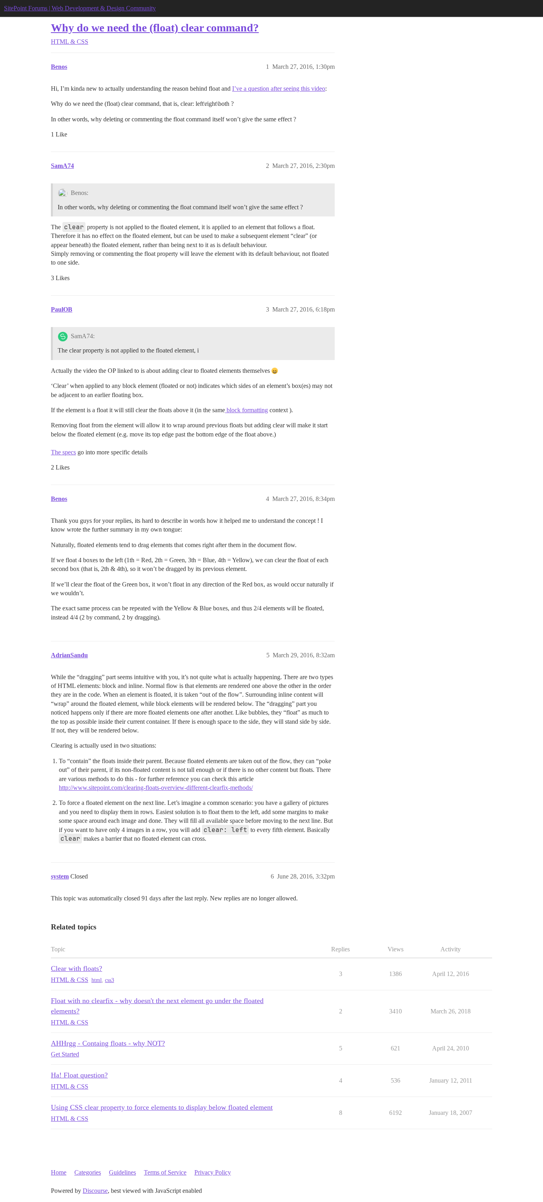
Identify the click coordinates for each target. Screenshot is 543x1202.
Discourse (95, 1190)
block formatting (246, 410)
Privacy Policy (212, 1172)
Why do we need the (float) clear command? (155, 27)
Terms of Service (165, 1172)
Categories (87, 1172)
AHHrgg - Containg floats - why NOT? (108, 1043)
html (96, 980)
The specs (63, 452)
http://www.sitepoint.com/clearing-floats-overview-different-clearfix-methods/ (156, 787)
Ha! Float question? (79, 1075)
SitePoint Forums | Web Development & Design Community (80, 8)
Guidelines (122, 1172)
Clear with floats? (76, 968)
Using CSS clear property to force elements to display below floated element (162, 1107)
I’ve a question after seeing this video (278, 88)
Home (58, 1172)
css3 (109, 980)
